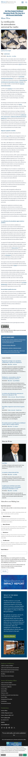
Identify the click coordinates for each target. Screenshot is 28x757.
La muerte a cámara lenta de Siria (10, 472)
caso (7, 136)
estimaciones (8, 255)
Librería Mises (4, 691)
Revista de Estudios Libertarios (7, 671)
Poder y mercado (11, 397)
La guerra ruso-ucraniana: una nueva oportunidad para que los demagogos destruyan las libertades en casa (11, 487)
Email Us (3, 722)
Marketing (3, 555)
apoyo (20, 104)
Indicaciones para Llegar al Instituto (8, 684)
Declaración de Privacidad (6, 699)
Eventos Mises (4, 688)
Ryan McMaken (16, 380)
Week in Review (6, 516)
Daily (4, 510)
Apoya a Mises (4, 697)
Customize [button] (3, 754)
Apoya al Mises (22, 7)
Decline (20, 754)
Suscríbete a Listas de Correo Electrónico (9, 695)
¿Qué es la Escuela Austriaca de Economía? (10, 667)
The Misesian (6, 540)
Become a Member (9, 636)
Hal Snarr (15, 364)
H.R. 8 (20, 64)
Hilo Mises (3, 673)
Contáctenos (4, 701)
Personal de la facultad (6, 703)
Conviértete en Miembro (6, 686)
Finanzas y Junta (4, 693)
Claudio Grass (19, 410)
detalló (15, 265)
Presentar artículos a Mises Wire (8, 345)
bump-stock (6, 116)
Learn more (23, 561)
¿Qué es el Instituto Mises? (6, 682)
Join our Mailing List (5, 724)
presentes (10, 88)
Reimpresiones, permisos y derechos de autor (11, 348)
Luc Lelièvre (15, 426)
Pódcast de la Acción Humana (7, 676)
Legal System (7, 53)
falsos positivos (15, 247)
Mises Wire (5, 18)
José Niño (14, 56)
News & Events (6, 524)
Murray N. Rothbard (20, 397)
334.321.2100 (7, 717)
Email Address (5, 549)
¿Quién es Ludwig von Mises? (7, 665)
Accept (24, 754)
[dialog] (14, 751)
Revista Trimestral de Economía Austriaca (10, 669)
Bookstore (5, 532)
